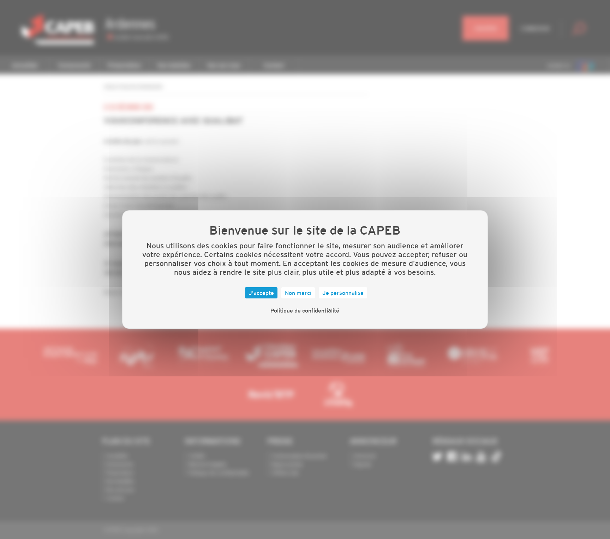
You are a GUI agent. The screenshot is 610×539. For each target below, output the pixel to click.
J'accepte (261, 293)
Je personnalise (343, 293)
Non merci (298, 293)
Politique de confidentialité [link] (304, 310)
